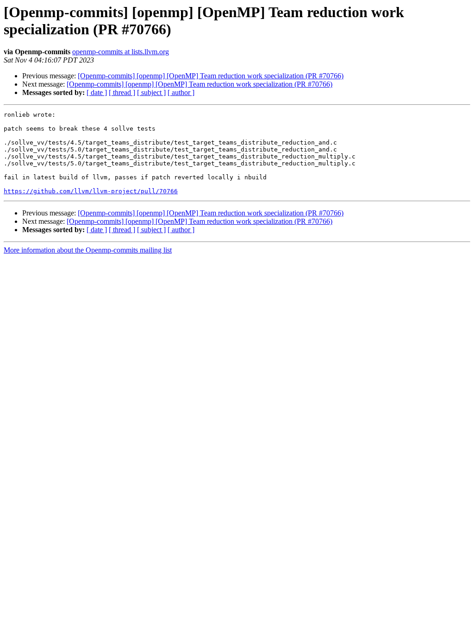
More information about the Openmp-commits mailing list (88, 250)
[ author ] (181, 92)
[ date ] (97, 92)
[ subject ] (151, 92)
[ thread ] (122, 92)
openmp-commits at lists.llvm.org (120, 52)
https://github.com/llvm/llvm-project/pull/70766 (91, 191)
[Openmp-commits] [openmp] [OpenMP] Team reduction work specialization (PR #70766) (210, 76)
